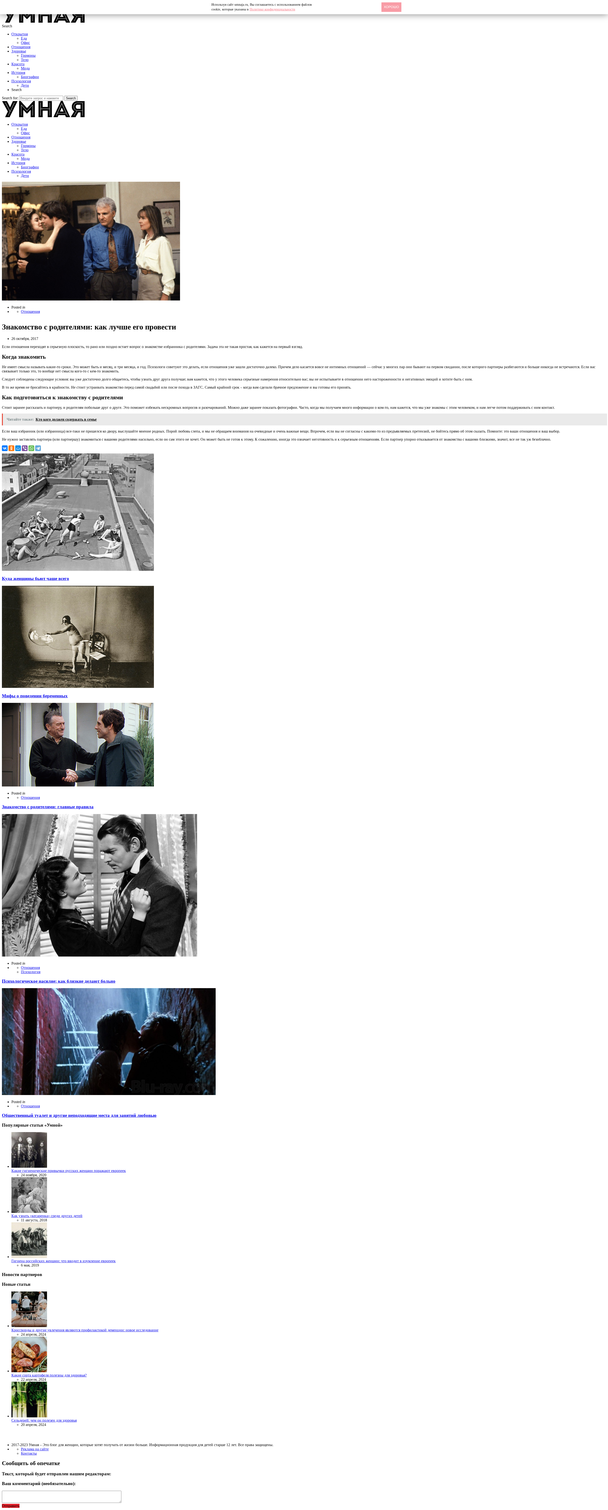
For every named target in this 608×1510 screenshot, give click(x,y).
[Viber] (25, 448)
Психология (21, 81)
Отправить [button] (10, 1506)
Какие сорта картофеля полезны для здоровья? (49, 1375)
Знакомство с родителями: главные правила (48, 806)
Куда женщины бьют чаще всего (35, 578)
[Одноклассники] (11, 448)
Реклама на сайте (35, 1449)
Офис (25, 43)
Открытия (19, 34)
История (18, 73)
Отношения (20, 47)
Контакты (29, 1453)
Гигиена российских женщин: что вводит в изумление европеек (63, 1261)
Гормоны (28, 55)
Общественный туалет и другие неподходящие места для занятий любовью (79, 1115)
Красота (17, 64)
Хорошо (391, 7)
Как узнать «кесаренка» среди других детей (46, 1216)
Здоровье (18, 51)
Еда (24, 38)
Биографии (30, 77)
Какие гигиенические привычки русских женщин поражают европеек (68, 1171)
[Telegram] (38, 448)
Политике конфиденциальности (272, 9)
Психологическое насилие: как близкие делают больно (58, 981)
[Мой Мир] (18, 448)
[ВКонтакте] (5, 448)
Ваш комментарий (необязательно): (39, 1483)
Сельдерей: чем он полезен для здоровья (44, 1420)
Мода (25, 68)
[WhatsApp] (31, 448)
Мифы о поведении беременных (35, 695)
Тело (24, 60)
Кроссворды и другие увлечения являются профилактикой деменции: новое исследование (84, 1330)
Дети (25, 85)
